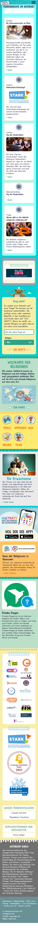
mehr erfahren (10, 573)
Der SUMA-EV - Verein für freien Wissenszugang (19, 889)
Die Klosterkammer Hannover (15, 874)
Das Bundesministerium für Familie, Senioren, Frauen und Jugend (18, 855)
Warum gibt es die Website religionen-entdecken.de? (17, 218)
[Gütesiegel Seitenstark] (19, 740)
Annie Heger (19, 835)
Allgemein (19, 80)
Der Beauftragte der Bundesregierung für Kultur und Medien (19, 859)
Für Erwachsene (29, 903)
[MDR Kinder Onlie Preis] (19, 786)
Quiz (30, 427)
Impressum (7, 901)
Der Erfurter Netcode (12, 893)
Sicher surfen (25, 906)
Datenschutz (19, 901)
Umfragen (18, 427)
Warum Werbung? (19, 265)
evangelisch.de (9, 913)
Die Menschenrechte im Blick (18, 23)
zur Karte (19, 407)
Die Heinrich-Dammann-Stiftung (19, 865)
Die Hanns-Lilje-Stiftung (20, 864)
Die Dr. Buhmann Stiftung (21, 872)
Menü (34, 2)
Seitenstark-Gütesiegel (15, 87)
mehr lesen (8, 502)
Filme (19, 445)
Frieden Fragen (10, 613)
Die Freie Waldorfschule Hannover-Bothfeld (17, 884)
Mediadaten (15, 903)
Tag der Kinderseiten (14, 135)
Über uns (31, 901)
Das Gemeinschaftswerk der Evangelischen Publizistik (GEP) (16, 851)
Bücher (7, 445)
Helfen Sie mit (10, 906)
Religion (8, 338)
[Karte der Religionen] (19, 394)
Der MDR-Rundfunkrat (12, 888)
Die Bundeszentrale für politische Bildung (16, 869)
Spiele (7, 427)
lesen (10, 70)
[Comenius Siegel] (19, 762)
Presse (5, 903)
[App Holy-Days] (19, 523)
